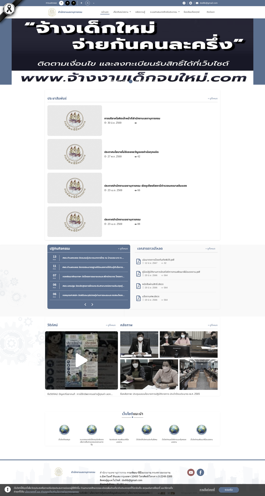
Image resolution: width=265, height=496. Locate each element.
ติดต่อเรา (211, 12)
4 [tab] (129, 81)
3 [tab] (123, 81)
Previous (14, 51)
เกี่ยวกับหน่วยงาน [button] (121, 12)
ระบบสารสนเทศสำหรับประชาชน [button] (164, 12)
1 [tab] (111, 81)
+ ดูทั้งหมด (213, 98)
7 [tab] (147, 81)
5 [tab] (135, 81)
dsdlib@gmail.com (209, 3)
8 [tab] (154, 81)
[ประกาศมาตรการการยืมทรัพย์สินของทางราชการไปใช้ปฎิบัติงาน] (132, 51)
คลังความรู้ (140, 12)
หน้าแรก (105, 12)
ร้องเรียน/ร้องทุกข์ (192, 12)
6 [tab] (141, 81)
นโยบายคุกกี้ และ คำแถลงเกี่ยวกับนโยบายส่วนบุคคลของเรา (52, 492)
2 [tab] (117, 81)
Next (250, 51)
